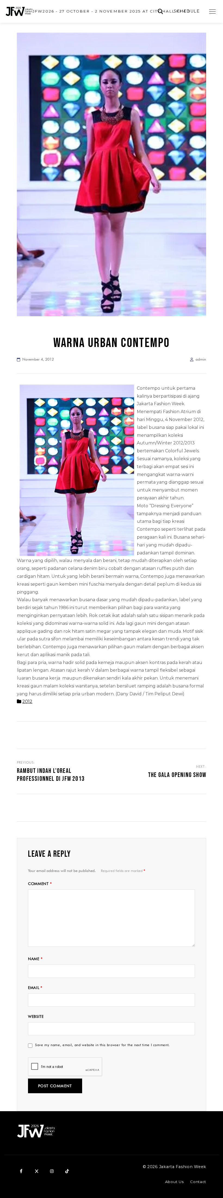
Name (35, 959)
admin (201, 359)
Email (35, 987)
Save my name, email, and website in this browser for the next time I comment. (102, 1045)
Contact (198, 1181)
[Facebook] (21, 1171)
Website (36, 1016)
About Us (174, 1181)
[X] (36, 1171)
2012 (27, 701)
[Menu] (212, 11)
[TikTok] (67, 1171)
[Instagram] (51, 1171)
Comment (40, 883)
